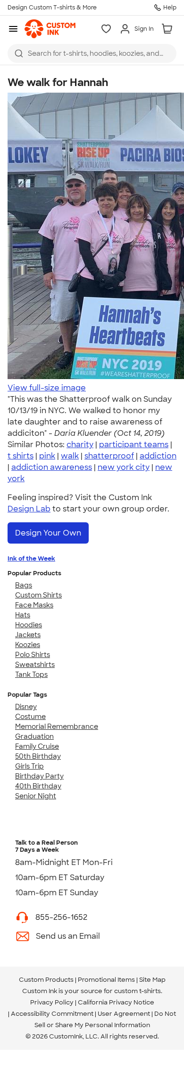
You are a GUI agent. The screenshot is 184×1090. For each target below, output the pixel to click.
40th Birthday (38, 786)
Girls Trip (29, 766)
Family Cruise (37, 746)
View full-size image (47, 388)
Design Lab (29, 509)
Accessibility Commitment (52, 1014)
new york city (124, 467)
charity (80, 445)
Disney (26, 706)
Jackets (28, 635)
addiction (158, 456)
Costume (30, 716)
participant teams (133, 445)
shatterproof (109, 456)
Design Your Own (48, 533)
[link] (50, 28)
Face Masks (34, 605)
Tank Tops (31, 674)
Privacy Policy (52, 1002)
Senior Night (35, 796)
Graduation (34, 736)
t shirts (20, 456)
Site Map (152, 980)
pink (47, 456)
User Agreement (124, 1014)
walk (70, 456)
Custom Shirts (38, 595)
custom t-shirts (137, 991)
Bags (23, 585)
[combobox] (92, 53)
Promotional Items (106, 980)
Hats (22, 615)
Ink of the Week (31, 558)
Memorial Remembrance (56, 726)
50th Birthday (38, 756)
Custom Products (46, 980)
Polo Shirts (32, 654)
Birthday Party (39, 776)
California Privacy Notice (116, 1002)
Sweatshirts (35, 664)
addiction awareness (51, 467)
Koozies (27, 644)
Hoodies (28, 625)
